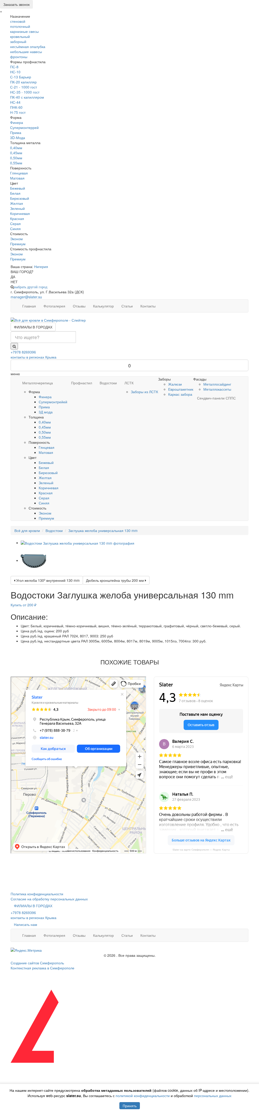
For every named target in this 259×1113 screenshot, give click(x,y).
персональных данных (212, 1095)
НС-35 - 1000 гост (24, 92)
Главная (29, 305)
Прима (15, 132)
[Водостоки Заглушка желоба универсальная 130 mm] (77, 542)
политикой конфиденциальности (143, 1095)
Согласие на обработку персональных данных (49, 898)
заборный (18, 41)
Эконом (16, 238)
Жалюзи (175, 384)
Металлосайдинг (217, 384)
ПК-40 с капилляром (27, 97)
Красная (17, 218)
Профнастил (81, 382)
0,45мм (16, 152)
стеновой (17, 21)
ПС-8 (14, 66)
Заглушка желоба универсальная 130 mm (103, 530)
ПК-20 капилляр (23, 81)
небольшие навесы (26, 51)
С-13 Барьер (20, 76)
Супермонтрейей (53, 401)
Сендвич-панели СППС (216, 397)
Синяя (15, 228)
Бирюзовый (19, 198)
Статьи (127, 305)
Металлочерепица (37, 382)
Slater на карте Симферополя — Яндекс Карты (201, 849)
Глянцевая (19, 172)
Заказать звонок (16, 4)
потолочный (20, 26)
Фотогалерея (54, 305)
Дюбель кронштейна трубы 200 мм (115, 580)
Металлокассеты (217, 389)
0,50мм (16, 157)
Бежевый (17, 188)
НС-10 (15, 71)
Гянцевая (46, 447)
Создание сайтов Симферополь (37, 962)
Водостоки (108, 382)
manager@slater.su (26, 296)
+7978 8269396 (23, 351)
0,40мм (16, 147)
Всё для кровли (27, 530)
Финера (16, 122)
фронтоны (18, 56)
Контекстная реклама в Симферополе (42, 967)
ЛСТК (129, 382)
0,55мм (16, 162)
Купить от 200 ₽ (23, 604)
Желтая (16, 203)
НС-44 (15, 102)
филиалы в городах (33, 326)
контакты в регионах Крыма (33, 357)
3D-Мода (17, 137)
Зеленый (17, 208)
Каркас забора (180, 394)
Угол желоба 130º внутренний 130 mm (47, 580)
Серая (15, 223)
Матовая (17, 178)
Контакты (148, 305)
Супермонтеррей (24, 127)
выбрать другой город (30, 287)
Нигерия (41, 266)
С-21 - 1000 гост (23, 87)
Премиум (18, 243)
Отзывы (79, 305)
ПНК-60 (16, 107)
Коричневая (20, 213)
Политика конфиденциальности (37, 893)
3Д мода (46, 411)
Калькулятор (103, 305)
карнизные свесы (24, 31)
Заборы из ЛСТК (144, 391)
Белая (15, 193)
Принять (130, 1105)
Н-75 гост (18, 112)
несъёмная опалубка (27, 46)
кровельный (20, 36)
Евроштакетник (180, 389)
